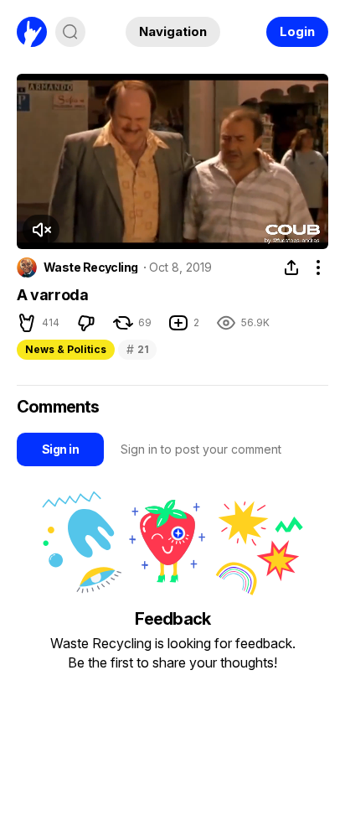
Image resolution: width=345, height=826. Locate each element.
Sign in (60, 449)
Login (297, 31)
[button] (41, 230)
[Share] (291, 267)
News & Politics (65, 349)
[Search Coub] (70, 32)
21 (137, 349)
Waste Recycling (91, 267)
